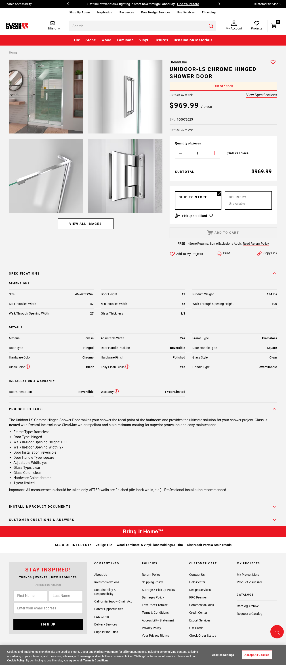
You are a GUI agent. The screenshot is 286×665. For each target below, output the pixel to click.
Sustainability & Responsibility (105, 592)
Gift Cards (196, 628)
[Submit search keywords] (211, 26)
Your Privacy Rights (155, 635)
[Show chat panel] (277, 631)
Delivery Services (105, 624)
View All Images (85, 223)
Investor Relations (106, 582)
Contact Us (197, 574)
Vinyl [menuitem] (143, 40)
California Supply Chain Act (113, 601)
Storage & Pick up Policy (158, 590)
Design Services (200, 590)
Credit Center (198, 612)
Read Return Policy (256, 243)
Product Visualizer (249, 582)
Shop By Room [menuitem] (79, 12)
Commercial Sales (201, 605)
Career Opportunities (108, 609)
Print (226, 253)
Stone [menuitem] (91, 40)
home (13, 52)
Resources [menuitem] (127, 12)
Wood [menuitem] (106, 40)
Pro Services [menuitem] (186, 12)
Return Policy (151, 574)
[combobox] (142, 26)
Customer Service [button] (266, 4)
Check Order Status (202, 635)
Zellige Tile (104, 545)
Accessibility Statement (158, 620)
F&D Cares (101, 617)
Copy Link (270, 253)
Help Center (197, 582)
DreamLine (178, 62)
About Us (100, 574)
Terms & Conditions (155, 612)
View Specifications (261, 95)
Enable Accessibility (18, 4)
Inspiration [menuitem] (104, 12)
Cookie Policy (16, 660)
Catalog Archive (248, 606)
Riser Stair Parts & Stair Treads (209, 545)
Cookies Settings (223, 654)
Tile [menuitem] (76, 40)
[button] (53, 26)
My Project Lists (248, 574)
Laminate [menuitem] (125, 40)
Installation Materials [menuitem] (193, 40)
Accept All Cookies (256, 654)
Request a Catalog (249, 613)
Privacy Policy (151, 628)
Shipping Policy (152, 582)
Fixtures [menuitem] (161, 40)
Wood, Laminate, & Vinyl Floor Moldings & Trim (150, 545)
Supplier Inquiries (106, 632)
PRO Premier (198, 597)
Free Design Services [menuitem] (155, 12)
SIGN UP (48, 624)
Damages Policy (153, 597)
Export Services (199, 620)
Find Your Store (188, 4)
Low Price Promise (155, 605)
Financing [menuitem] (209, 12)
